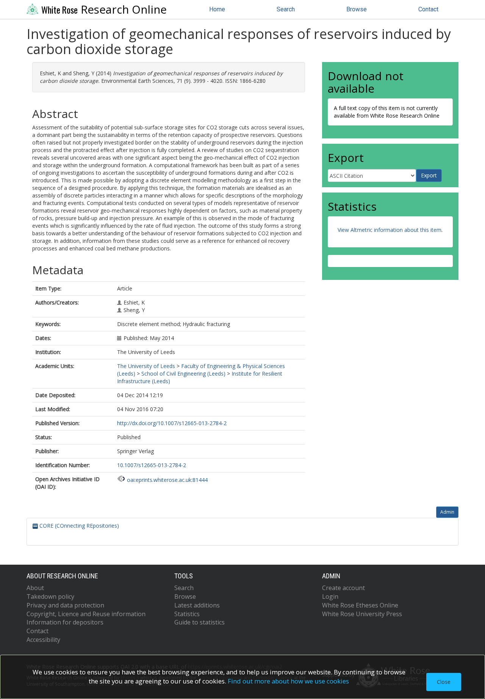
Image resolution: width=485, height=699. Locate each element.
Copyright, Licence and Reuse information (86, 614)
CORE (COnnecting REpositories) (78, 525)
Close (444, 681)
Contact (428, 9)
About (35, 588)
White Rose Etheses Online (360, 605)
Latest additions (197, 605)
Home (217, 9)
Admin (447, 512)
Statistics (187, 614)
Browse (356, 9)
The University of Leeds (146, 366)
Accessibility (43, 639)
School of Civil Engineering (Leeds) (183, 373)
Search (286, 9)
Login (330, 596)
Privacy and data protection (65, 605)
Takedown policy (50, 596)
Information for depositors (65, 622)
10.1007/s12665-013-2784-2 (151, 465)
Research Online (104, 9)
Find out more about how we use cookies (288, 681)
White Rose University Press (362, 614)
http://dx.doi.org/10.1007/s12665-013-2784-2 (172, 423)
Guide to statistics (199, 622)
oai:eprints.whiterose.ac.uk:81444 (167, 479)
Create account (343, 588)
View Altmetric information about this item (389, 229)
